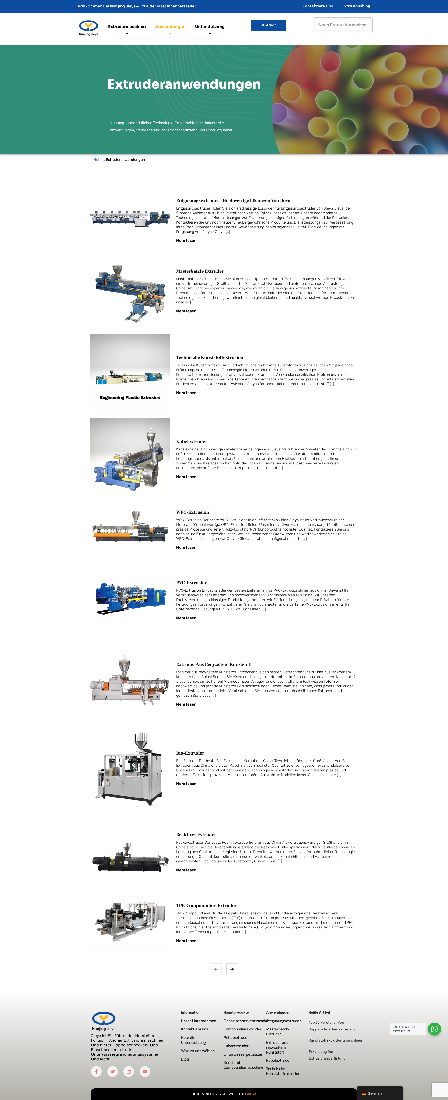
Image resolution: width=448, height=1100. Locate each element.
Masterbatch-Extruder (200, 271)
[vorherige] (216, 969)
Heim (98, 160)
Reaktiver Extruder (196, 835)
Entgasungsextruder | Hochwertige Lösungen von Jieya (233, 201)
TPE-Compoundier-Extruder (206, 906)
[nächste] (232, 969)
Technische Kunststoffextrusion (209, 358)
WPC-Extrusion (192, 512)
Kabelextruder (191, 442)
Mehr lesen (186, 240)
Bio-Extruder (190, 753)
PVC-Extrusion (191, 583)
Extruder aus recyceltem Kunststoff (214, 664)
